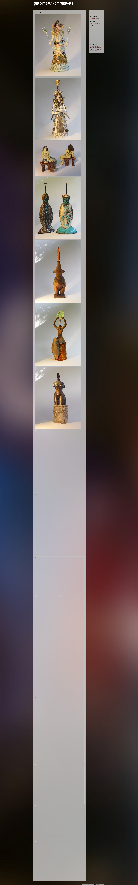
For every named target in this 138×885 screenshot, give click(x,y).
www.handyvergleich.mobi (95, 884)
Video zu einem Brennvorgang (95, 23)
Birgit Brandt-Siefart (53, 3)
